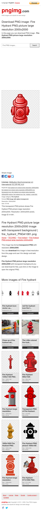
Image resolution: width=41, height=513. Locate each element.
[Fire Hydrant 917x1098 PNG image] (30, 465)
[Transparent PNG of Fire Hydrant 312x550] (30, 396)
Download (10, 313)
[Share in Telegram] (6, 176)
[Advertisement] (20, 69)
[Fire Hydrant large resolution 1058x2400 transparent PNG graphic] (10, 465)
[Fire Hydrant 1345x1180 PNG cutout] (10, 362)
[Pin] (9, 176)
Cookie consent (32, 495)
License (11, 495)
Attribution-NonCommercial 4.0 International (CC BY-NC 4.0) (17, 183)
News (16, 495)
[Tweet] (12, 176)
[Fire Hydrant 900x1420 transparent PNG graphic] (30, 362)
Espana (17, 3)
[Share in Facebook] (3, 176)
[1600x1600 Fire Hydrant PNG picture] (10, 431)
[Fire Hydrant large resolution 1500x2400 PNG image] (10, 396)
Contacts (6, 497)
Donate (23, 495)
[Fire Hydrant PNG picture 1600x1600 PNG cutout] (30, 431)
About (4, 495)
